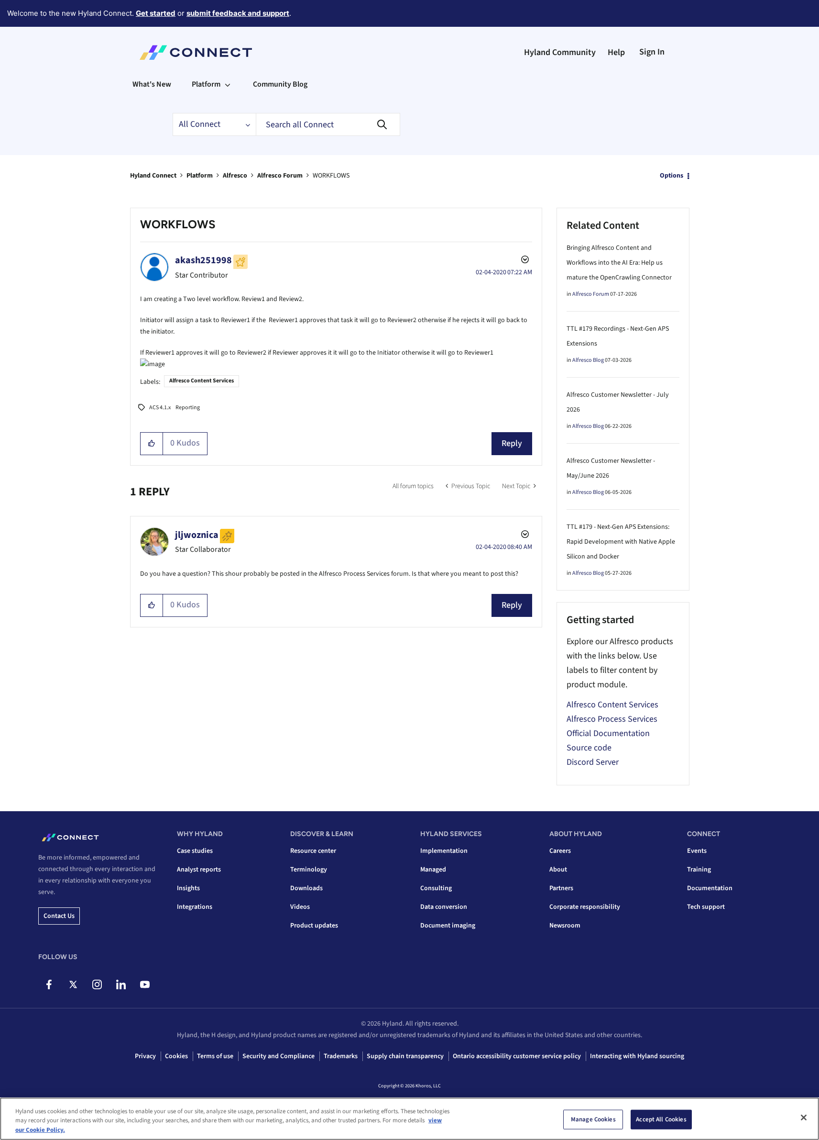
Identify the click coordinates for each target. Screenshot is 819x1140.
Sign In (652, 52)
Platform (199, 175)
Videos (300, 907)
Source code (589, 748)
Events (697, 851)
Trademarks (341, 1056)
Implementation (444, 851)
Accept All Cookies (661, 1119)
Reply (512, 443)
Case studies (195, 851)
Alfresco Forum (280, 175)
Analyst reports (199, 869)
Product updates (314, 925)
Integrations (194, 907)
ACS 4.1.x (160, 407)
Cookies (176, 1056)
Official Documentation (608, 733)
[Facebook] (49, 984)
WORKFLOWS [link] (331, 175)
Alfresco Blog (588, 360)
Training (699, 869)
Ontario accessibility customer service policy (517, 1056)
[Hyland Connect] (195, 53)
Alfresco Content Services (201, 381)
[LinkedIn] (120, 984)
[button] (152, 444)
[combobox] (328, 124)
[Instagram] (97, 984)
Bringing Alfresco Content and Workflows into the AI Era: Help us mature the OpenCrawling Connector (619, 262)
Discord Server (593, 762)
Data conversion (443, 907)
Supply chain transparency (405, 1056)
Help (616, 52)
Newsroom (564, 925)
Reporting (187, 407)
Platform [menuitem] (206, 84)
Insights (188, 888)
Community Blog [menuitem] (280, 84)
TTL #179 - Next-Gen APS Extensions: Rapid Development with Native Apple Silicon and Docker (621, 541)
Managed (433, 869)
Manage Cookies (593, 1119)
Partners (561, 888)
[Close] (803, 1117)
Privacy (145, 1056)
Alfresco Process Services (612, 719)
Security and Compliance (278, 1056)
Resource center (313, 851)
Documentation (709, 888)
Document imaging (447, 925)
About (558, 869)
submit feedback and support (237, 13)
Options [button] (671, 175)
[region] (409, 1118)
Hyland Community (560, 52)
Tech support (706, 907)
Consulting (436, 888)
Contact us (59, 916)
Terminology (308, 869)
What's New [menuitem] (151, 84)
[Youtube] (144, 984)
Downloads (306, 888)
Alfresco (235, 175)
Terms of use (215, 1056)
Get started (155, 13)
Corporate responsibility (584, 907)
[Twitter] (73, 984)
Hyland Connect (153, 175)
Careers (560, 851)
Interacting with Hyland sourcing (637, 1056)
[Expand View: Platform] (227, 84)
